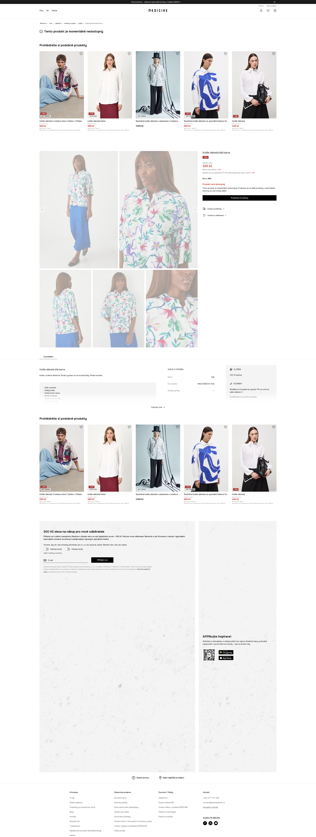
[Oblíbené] (268, 10)
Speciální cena (84, 16)
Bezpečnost (75, 821)
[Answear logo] (158, 10)
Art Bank (119, 16)
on (48, 10)
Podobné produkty (239, 198)
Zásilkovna (163, 798)
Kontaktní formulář (210, 807)
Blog (71, 812)
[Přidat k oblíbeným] (81, 54)
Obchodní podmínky (122, 817)
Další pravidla (119, 831)
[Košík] (274, 10)
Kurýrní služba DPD (166, 802)
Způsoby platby (120, 802)
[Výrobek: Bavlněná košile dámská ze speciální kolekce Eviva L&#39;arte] (206, 84)
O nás (72, 798)
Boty (62, 16)
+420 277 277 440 (211, 798)
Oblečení (53, 16)
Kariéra (72, 835)
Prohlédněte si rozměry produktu (243, 397)
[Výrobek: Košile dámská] (254, 84)
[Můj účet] (261, 10)
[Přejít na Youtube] (216, 823)
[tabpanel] (158, 384)
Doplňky (71, 16)
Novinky (43, 16)
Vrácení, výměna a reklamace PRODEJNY (130, 826)
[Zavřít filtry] (274, 2)
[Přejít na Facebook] (205, 823)
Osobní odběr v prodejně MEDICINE (173, 807)
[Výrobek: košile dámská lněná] (110, 84)
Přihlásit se (102, 560)
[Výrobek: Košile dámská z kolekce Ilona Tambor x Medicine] (62, 84)
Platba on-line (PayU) (167, 812)
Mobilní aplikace (76, 802)
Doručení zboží (120, 798)
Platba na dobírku (166, 817)
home (55, 10)
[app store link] (226, 658)
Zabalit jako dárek (121, 812)
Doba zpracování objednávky (126, 807)
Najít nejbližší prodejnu (173, 777)
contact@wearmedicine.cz (214, 802)
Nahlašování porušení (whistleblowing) (85, 831)
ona (42, 10)
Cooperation (75, 826)
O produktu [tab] (48, 357)
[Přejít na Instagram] (210, 823)
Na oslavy (97, 16)
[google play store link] (226, 652)
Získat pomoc (142, 777)
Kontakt (73, 817)
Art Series (109, 16)
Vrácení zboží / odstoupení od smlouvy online (133, 821)
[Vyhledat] (254, 10)
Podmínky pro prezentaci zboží (82, 807)
